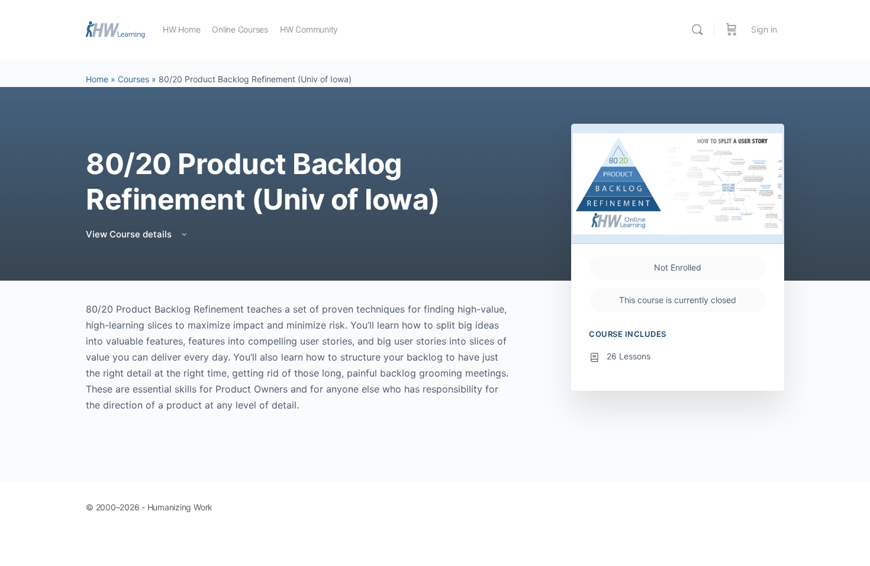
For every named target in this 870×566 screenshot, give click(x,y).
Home (97, 79)
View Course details (130, 234)
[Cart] (731, 29)
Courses (133, 79)
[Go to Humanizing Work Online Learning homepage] (115, 28)
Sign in (764, 29)
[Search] (697, 29)
